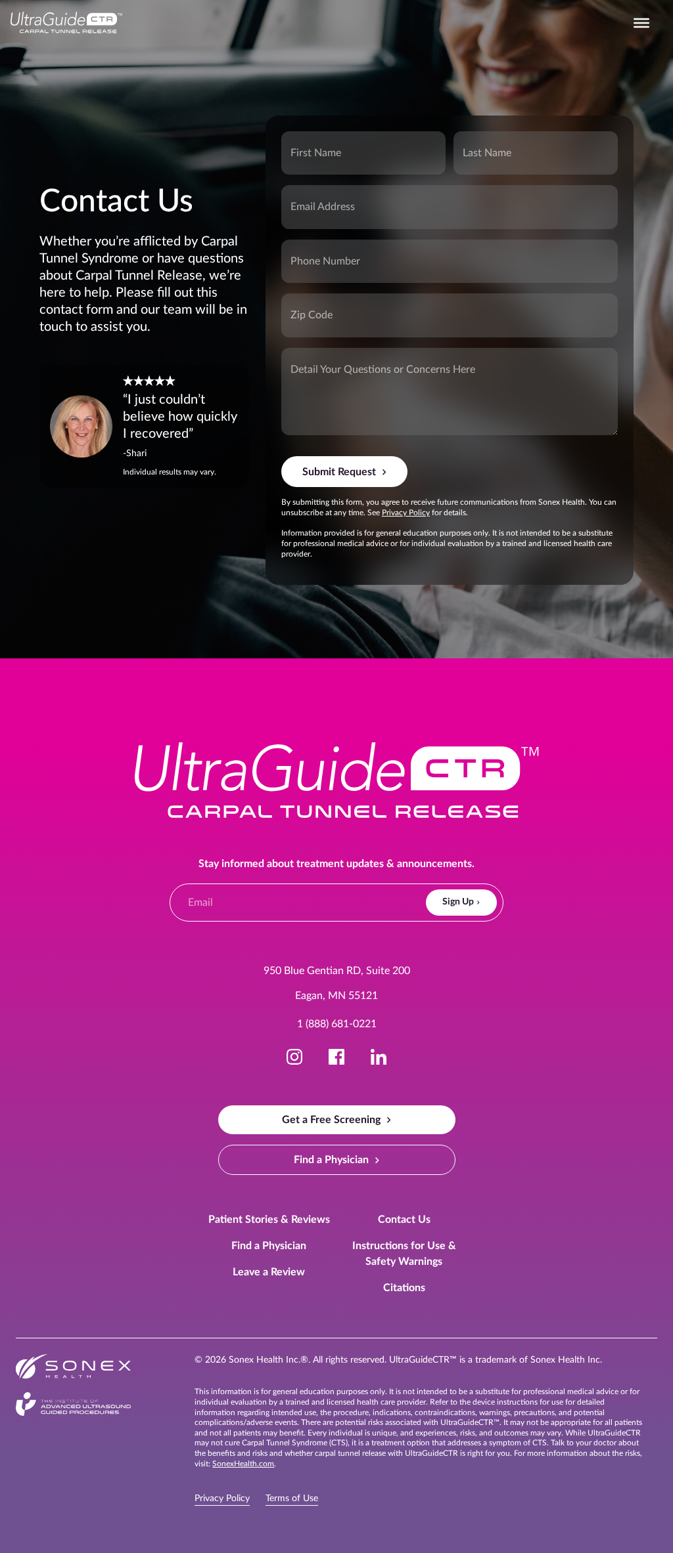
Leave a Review (269, 1272)
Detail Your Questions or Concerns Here (338, 358)
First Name (305, 141)
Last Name (477, 141)
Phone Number (309, 250)
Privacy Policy (406, 513)
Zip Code (302, 304)
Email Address (308, 195)
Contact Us (404, 1219)
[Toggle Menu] (641, 23)
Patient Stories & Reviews (269, 1219)
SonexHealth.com (243, 1464)
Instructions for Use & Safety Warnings (404, 1254)
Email (195, 891)
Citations (404, 1288)
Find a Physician (268, 1246)
